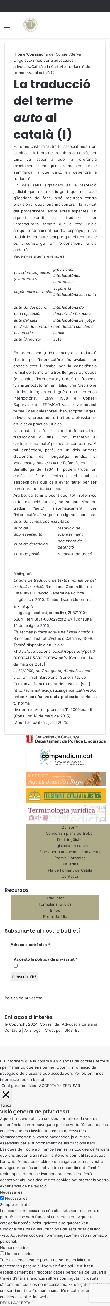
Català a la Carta (46, 66)
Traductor (55, 898)
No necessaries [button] (14, 1247)
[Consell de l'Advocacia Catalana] (30, 25)
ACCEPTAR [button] (49, 1085)
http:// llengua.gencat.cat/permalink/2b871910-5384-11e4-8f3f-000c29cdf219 (50, 612)
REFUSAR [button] (71, 1085)
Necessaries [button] (11, 1192)
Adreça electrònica (30, 944)
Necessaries (16, 1198)
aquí (40, 1079)
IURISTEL (71, 1030)
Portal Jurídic (55, 916)
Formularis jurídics (55, 904)
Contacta (12, 1030)
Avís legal (32, 1030)
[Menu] (7, 27)
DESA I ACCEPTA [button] (15, 1302)
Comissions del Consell (48, 54)
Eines (55, 910)
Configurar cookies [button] (18, 1085)
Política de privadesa (23, 997)
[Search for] (103, 27)
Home (19, 54)
